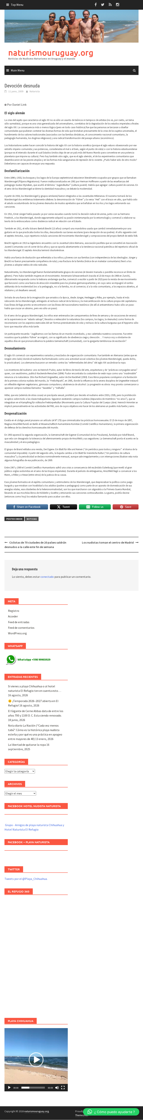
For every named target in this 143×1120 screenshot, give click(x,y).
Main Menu (17, 70)
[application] (36, 1059)
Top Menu (17, 5)
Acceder (13, 616)
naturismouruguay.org (50, 52)
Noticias (32, 518)
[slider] (33, 1088)
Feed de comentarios (21, 627)
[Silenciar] (57, 1087)
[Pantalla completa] (63, 1087)
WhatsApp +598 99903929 (34, 659)
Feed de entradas (18, 622)
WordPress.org (17, 633)
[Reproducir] (9, 1087)
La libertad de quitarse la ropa (27, 744)
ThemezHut (81, 1115)
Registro (13, 611)
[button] (36, 1059)
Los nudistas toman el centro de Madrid (108, 542)
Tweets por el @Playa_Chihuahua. (25, 879)
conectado (47, 577)
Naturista (35, 91)
